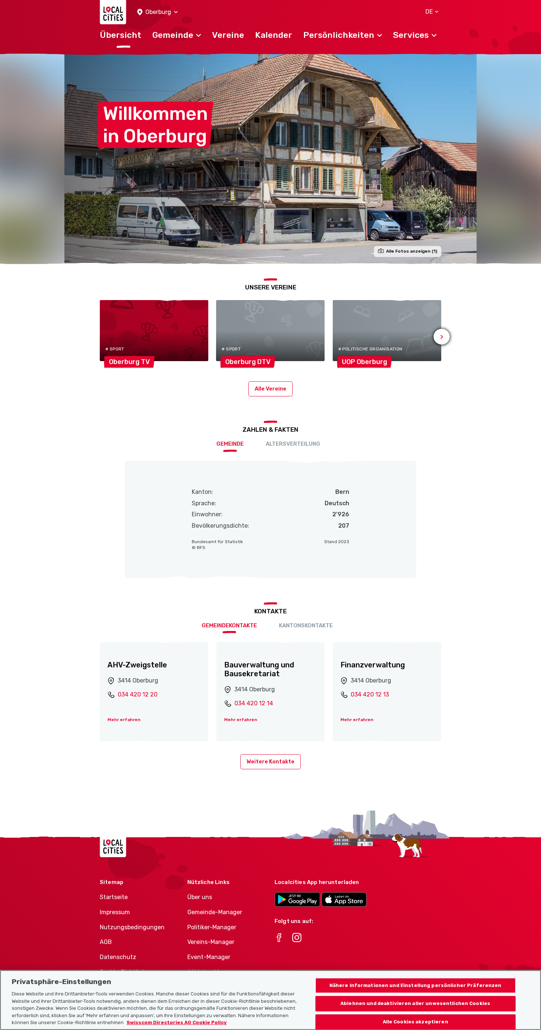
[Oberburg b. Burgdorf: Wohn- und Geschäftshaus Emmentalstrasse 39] (270, 158)
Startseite (114, 897)
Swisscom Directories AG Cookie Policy (177, 1022)
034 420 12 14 (253, 703)
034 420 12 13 (370, 694)
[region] (270, 1000)
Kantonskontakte (306, 625)
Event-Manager (208, 957)
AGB (106, 941)
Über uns (199, 897)
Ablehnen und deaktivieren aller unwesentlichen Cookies (415, 1003)
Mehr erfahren (124, 719)
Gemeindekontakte (229, 625)
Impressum (115, 912)
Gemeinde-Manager (214, 912)
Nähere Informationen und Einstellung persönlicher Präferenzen (415, 985)
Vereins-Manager (210, 941)
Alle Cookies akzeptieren (415, 1022)
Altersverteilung (293, 444)
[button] (157, 12)
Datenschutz (118, 957)
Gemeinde (230, 444)
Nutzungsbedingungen (132, 927)
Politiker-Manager (211, 927)
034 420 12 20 (138, 694)
